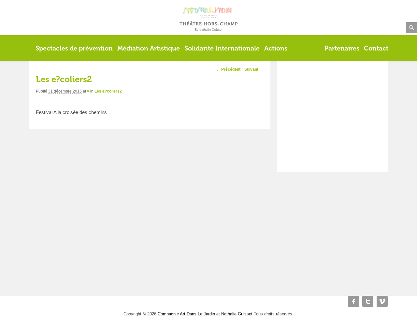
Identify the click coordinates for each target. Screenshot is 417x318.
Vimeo (382, 301)
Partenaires (341, 48)
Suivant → (253, 69)
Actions (275, 48)
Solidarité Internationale (222, 48)
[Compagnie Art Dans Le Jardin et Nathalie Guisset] (209, 4)
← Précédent (228, 69)
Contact (376, 48)
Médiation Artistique (148, 48)
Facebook (353, 301)
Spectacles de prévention (74, 48)
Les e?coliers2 (108, 91)
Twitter (367, 301)
